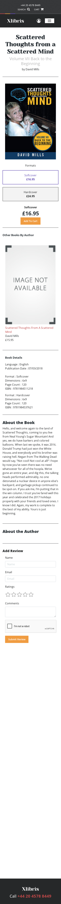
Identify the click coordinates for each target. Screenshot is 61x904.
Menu (49, 20)
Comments (12, 603)
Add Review (13, 551)
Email (8, 572)
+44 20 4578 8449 (30, 5)
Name (9, 558)
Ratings (10, 587)
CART (37, 9)
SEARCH (22, 9)
